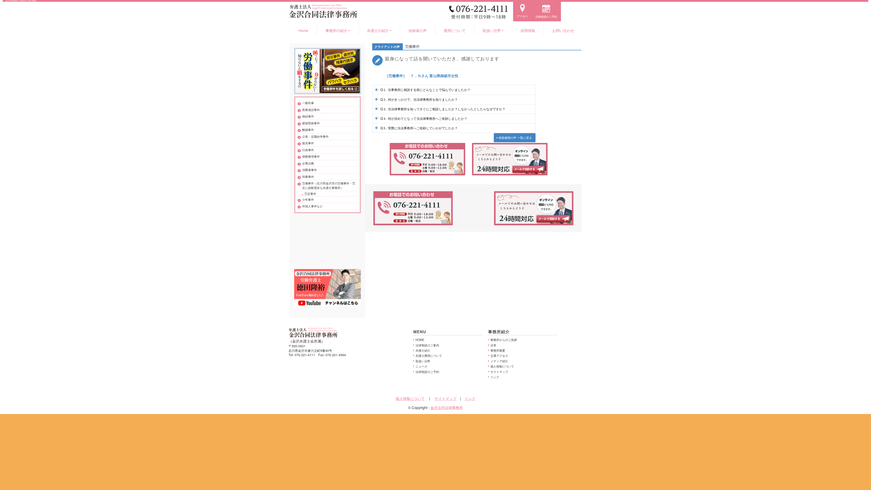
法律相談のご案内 (427, 345)
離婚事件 (308, 129)
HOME (420, 340)
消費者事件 (309, 170)
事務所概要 (497, 350)
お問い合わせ (563, 30)
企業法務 (308, 163)
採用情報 (528, 30)
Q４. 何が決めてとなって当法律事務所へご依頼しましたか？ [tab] (423, 118)
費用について (455, 30)
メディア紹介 (499, 361)
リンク (494, 377)
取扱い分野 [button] (492, 30)
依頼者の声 (418, 30)
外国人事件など (312, 206)
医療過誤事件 (311, 110)
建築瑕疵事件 (311, 123)
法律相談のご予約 (427, 372)
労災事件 (310, 193)
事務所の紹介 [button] (336, 30)
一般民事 (308, 103)
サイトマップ (499, 372)
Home (303, 30)
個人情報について (502, 366)
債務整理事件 (311, 156)
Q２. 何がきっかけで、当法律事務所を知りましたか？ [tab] (419, 99)
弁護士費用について (429, 355)
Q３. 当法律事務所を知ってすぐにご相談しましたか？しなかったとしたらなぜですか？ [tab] (442, 109)
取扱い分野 (423, 361)
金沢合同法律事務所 (446, 407)
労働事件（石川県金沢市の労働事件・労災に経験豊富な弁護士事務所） (328, 185)
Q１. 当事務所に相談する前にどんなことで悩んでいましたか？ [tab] (425, 89)
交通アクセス (499, 355)
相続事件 (308, 116)
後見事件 (308, 143)
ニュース (421, 366)
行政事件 (308, 150)
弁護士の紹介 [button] (378, 30)
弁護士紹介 (423, 350)
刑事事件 (308, 176)
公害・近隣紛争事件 (315, 136)
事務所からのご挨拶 (503, 340)
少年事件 (308, 199)
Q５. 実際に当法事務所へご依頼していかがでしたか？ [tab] (419, 128)
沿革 (493, 345)
